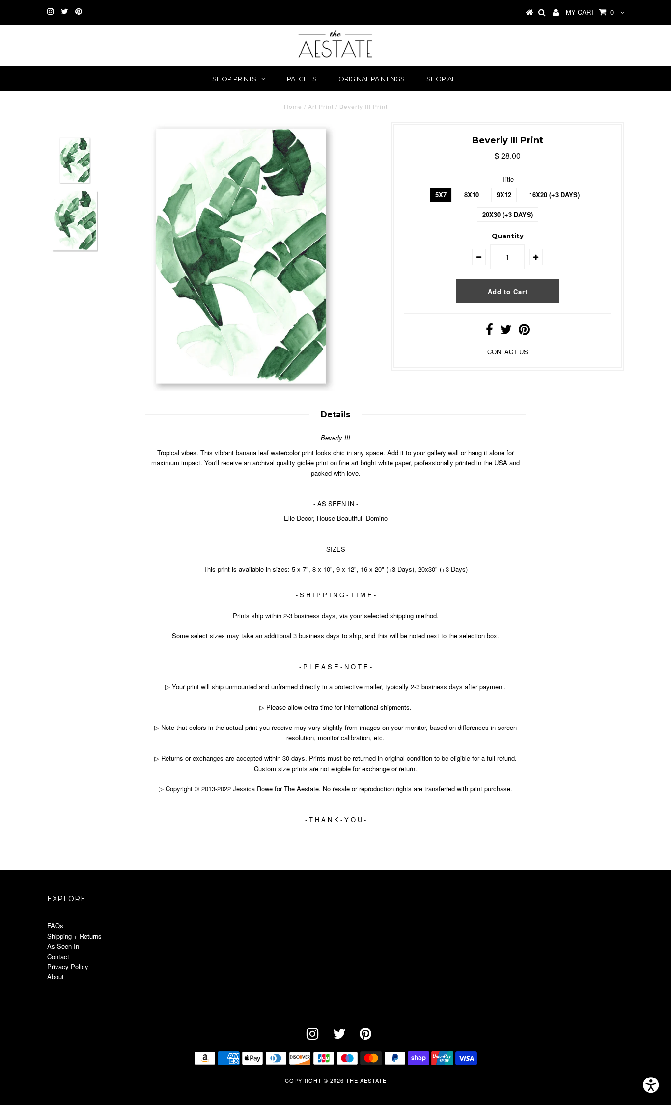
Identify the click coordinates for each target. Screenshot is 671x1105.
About (55, 976)
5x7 (441, 194)
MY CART (590, 12)
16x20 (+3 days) (554, 194)
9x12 (504, 194)
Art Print (321, 106)
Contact (58, 956)
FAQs (55, 925)
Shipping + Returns (74, 936)
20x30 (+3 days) (507, 214)
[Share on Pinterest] (524, 331)
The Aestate (366, 1080)
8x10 (471, 194)
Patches (302, 78)
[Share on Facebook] (489, 331)
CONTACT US (507, 351)
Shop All (442, 78)
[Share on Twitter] (506, 331)
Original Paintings (371, 78)
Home (293, 106)
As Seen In (63, 946)
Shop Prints (234, 78)
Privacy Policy (67, 966)
